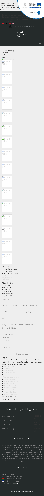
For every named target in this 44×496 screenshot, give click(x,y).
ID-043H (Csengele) (8, 416)
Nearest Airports (9, 390)
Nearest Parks (8, 371)
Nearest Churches (9, 392)
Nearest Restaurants (10, 386)
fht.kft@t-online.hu (12, 483)
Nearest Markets (9, 373)
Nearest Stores (8, 375)
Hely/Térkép (7, 277)
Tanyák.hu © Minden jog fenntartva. (22, 491)
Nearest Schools (9, 379)
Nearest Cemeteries (10, 394)
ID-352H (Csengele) (8, 429)
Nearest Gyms (8, 368)
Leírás (4, 275)
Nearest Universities (11, 381)
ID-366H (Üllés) (6, 425)
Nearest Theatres (9, 366)
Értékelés (5, 280)
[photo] (7, 63)
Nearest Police (9, 383)
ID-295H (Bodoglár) (7, 420)
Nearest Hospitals (10, 388)
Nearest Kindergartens (11, 377)
